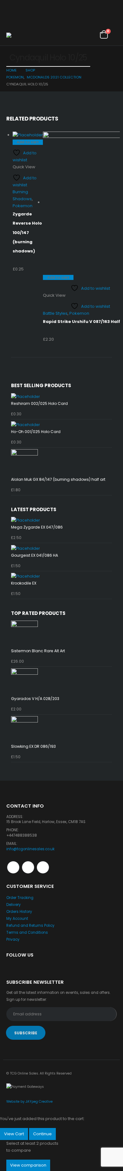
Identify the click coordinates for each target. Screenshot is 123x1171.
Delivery (13, 904)
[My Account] (74, 34)
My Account (17, 918)
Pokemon (22, 206)
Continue (42, 1134)
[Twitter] (22, 5)
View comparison (28, 1165)
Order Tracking (19, 897)
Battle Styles (55, 313)
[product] (28, 135)
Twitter (28, 867)
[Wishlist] (89, 34)
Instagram (43, 867)
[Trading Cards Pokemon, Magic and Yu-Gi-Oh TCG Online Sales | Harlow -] (20, 36)
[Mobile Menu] (12, 24)
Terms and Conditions (27, 932)
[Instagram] (33, 5)
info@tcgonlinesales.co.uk (30, 849)
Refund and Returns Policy (30, 925)
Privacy (13, 939)
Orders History (19, 911)
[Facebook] (10, 5)
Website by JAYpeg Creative (29, 1101)
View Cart (14, 1134)
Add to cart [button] (28, 142)
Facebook (13, 867)
